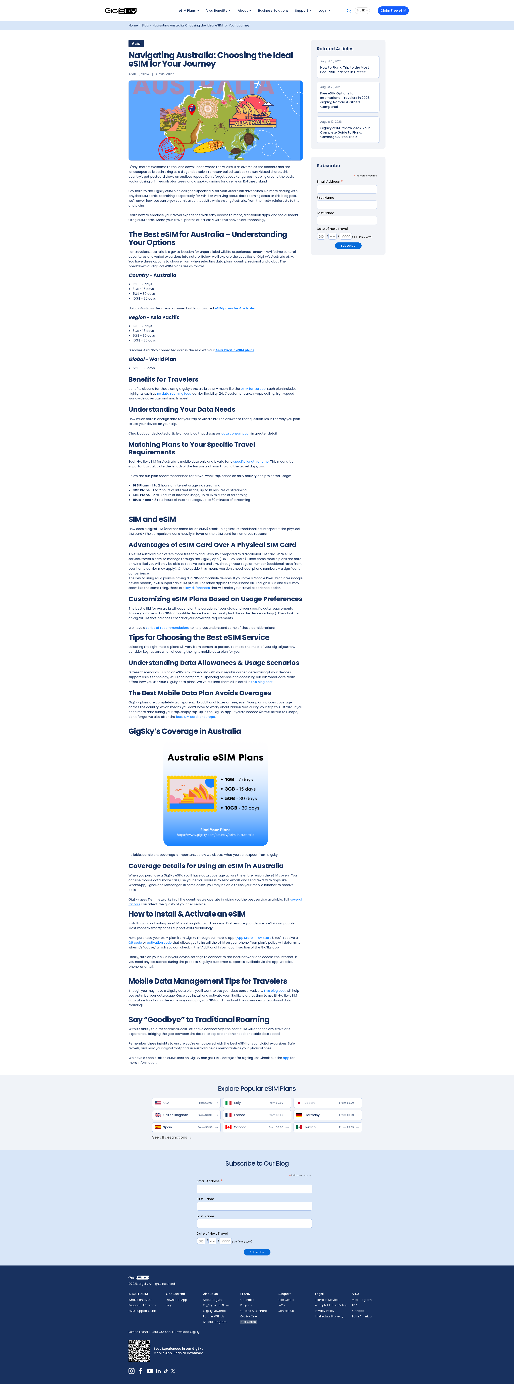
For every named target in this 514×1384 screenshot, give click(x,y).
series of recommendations (168, 627)
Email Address (330, 181)
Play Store (263, 937)
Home (133, 25)
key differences (197, 588)
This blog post (275, 990)
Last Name (325, 213)
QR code (135, 942)
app (286, 1058)
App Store (245, 937)
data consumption (236, 433)
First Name (325, 198)
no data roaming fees (174, 393)
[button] (188, 10)
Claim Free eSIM (393, 10)
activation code (159, 942)
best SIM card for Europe (195, 716)
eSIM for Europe (253, 388)
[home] (121, 11)
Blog (145, 25)
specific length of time (251, 461)
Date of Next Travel (332, 229)
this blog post (262, 682)
